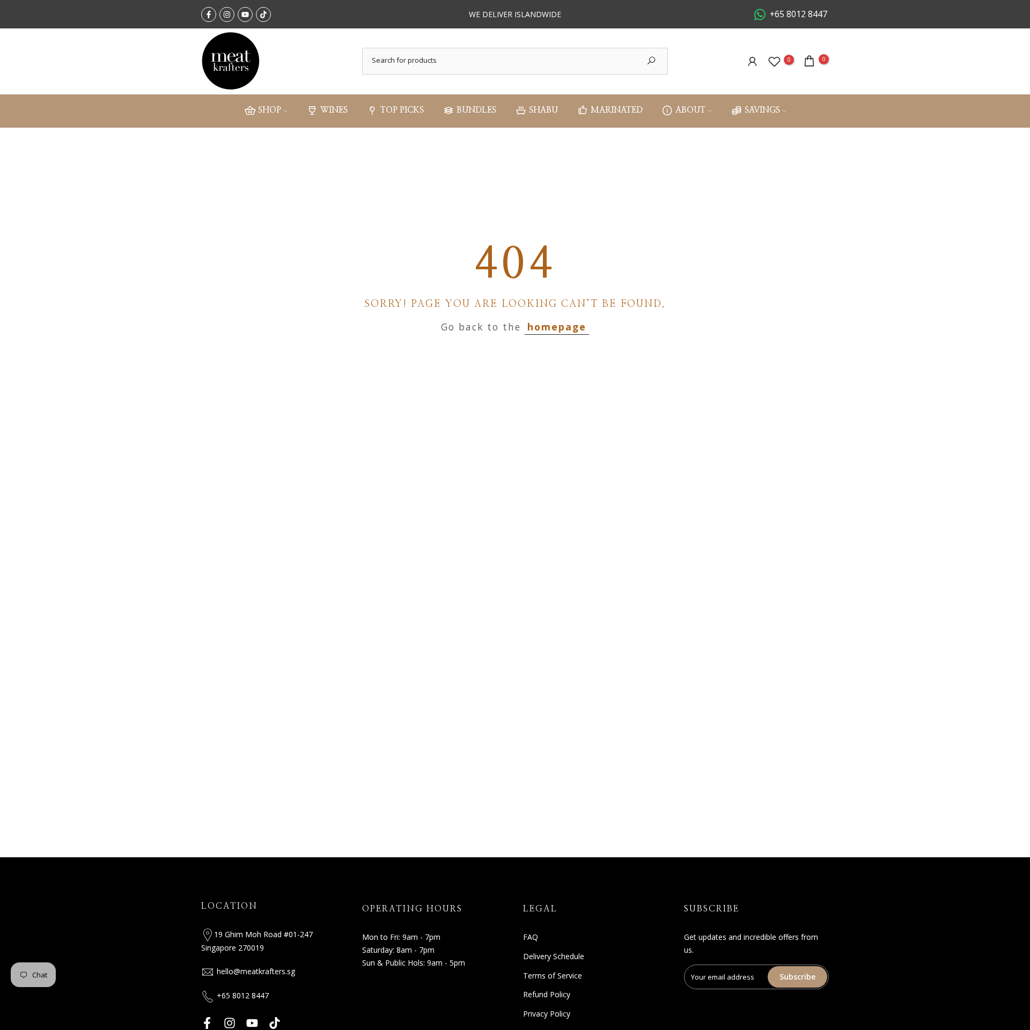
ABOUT (690, 111)
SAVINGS (762, 111)
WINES (334, 111)
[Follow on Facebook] (208, 14)
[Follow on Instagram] (226, 14)
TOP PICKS (402, 111)
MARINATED (617, 111)
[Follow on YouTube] (245, 14)
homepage (556, 326)
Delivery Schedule (553, 956)
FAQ (530, 937)
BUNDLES (476, 111)
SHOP (269, 111)
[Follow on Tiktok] (263, 14)
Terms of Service (552, 975)
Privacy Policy (546, 1014)
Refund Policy (546, 994)
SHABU (543, 111)
